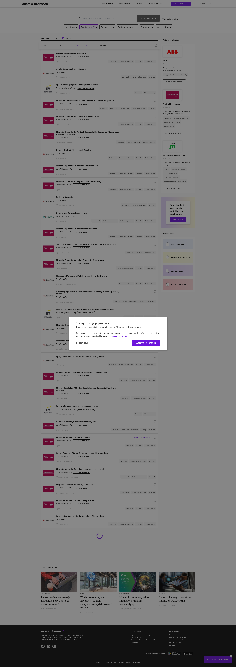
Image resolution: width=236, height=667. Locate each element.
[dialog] (118, 333)
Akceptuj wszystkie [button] (146, 343)
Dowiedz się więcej (119, 336)
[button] (82, 343)
